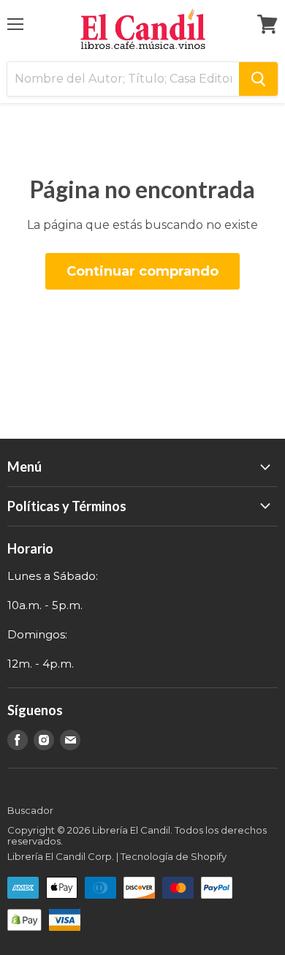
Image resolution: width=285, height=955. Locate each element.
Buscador (30, 810)
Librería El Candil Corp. (60, 856)
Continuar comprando (142, 271)
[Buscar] (258, 79)
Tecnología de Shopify (174, 856)
